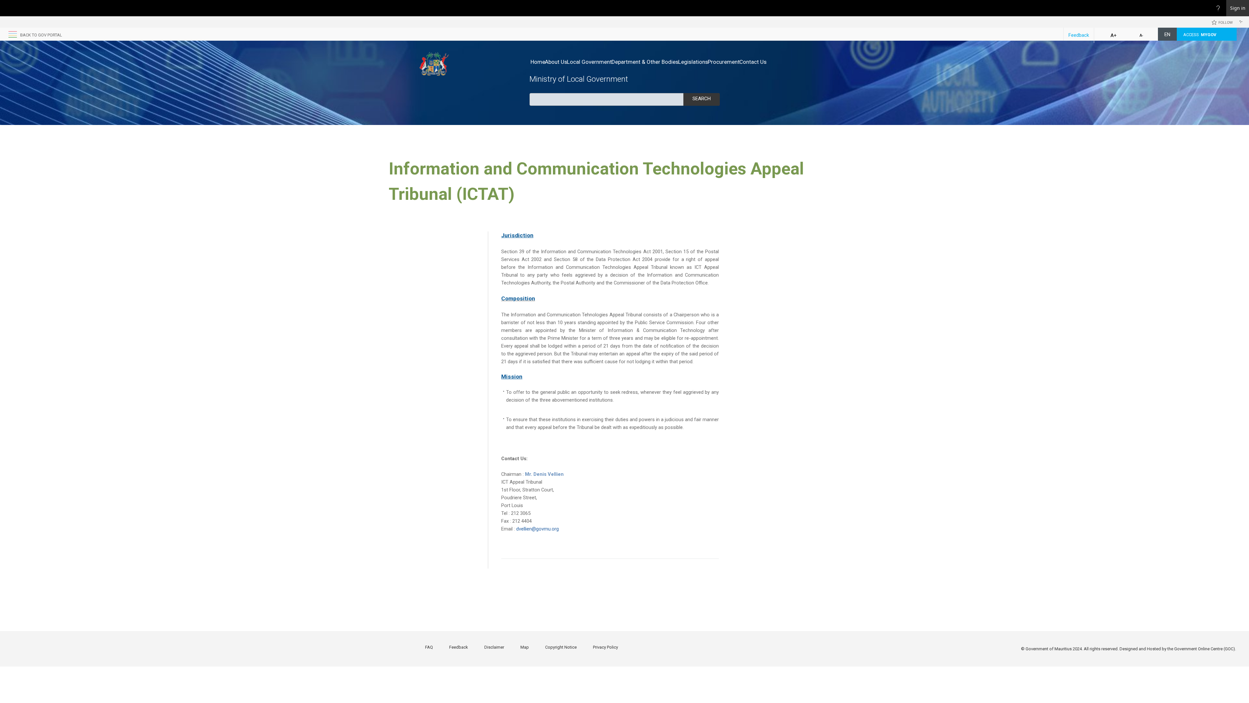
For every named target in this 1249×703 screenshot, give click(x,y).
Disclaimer (494, 647)
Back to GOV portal (41, 35)
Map (524, 647)
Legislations (693, 62)
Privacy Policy (605, 647)
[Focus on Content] (1242, 23)
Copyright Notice (561, 647)
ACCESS (1199, 34)
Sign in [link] (1237, 8)
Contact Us (753, 62)
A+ (1113, 35)
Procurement (724, 62)
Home (537, 62)
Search (701, 99)
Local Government (589, 62)
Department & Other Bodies (644, 62)
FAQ (429, 647)
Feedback (1078, 35)
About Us (556, 62)
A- (1141, 35)
